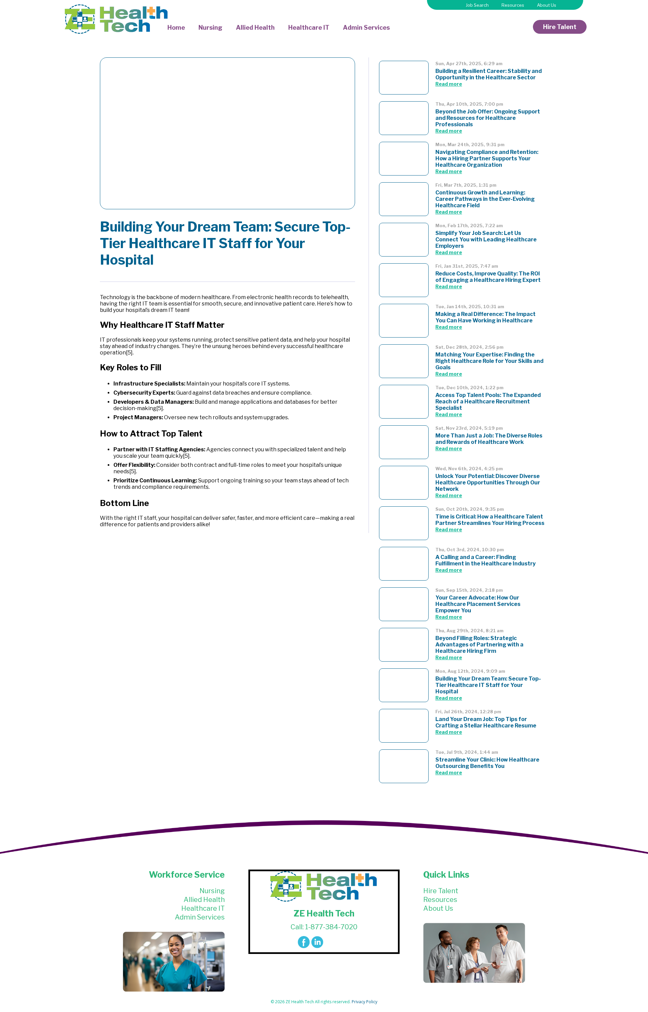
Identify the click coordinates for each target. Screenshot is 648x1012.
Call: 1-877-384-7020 (324, 927)
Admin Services (366, 27)
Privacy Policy (364, 1002)
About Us (546, 5)
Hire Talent (559, 26)
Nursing (210, 27)
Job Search (477, 5)
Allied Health (255, 27)
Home (176, 27)
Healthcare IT (308, 27)
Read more (448, 84)
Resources (513, 5)
